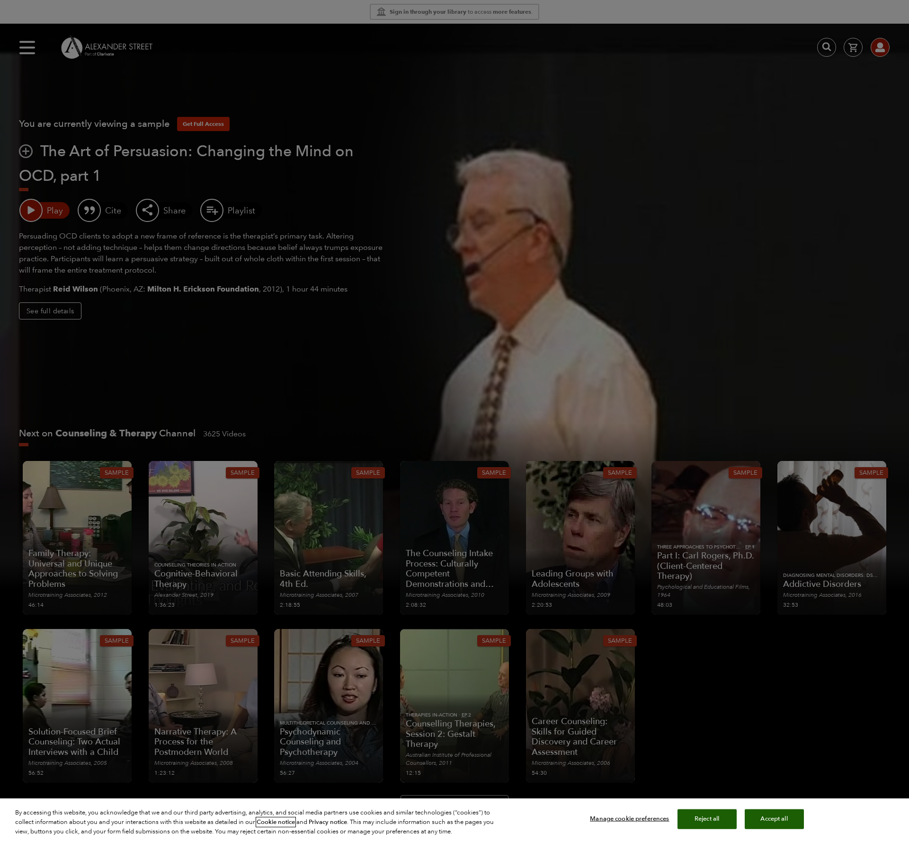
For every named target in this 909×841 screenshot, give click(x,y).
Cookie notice (276, 822)
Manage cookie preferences (629, 818)
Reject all (707, 818)
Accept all (773, 818)
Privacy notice (328, 822)
